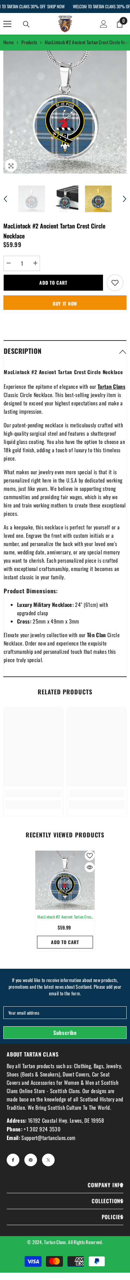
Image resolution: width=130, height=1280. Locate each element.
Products (29, 42)
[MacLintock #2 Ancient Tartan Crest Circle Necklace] (65, 880)
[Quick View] (90, 867)
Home (8, 42)
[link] (33, 793)
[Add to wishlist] (115, 282)
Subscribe (65, 1033)
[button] (5, 199)
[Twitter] (48, 1160)
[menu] (7, 24)
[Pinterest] (30, 1160)
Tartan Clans (55, 1241)
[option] (65, 112)
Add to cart (53, 282)
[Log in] (103, 24)
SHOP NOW (55, 6)
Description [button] (22, 351)
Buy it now (65, 303)
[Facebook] (13, 1160)
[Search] (26, 24)
